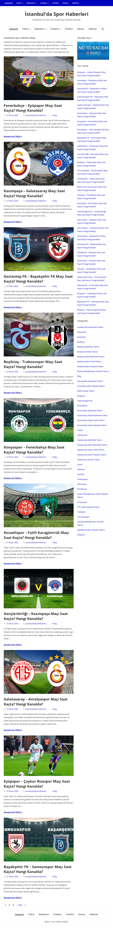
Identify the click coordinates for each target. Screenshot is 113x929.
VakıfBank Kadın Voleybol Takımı (91, 530)
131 (20, 905)
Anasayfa (9, 3)
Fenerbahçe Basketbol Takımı (90, 410)
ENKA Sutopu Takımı (86, 391)
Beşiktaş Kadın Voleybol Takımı (90, 366)
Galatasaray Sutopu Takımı (88, 459)
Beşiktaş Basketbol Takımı (88, 346)
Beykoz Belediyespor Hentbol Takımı (93, 371)
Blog (55, 115)
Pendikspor (82, 489)
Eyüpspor (81, 396)
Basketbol (31, 3)
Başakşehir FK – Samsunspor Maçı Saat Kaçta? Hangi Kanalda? (38, 869)
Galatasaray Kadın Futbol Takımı (90, 449)
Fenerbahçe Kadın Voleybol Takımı (92, 425)
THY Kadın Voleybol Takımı (88, 507)
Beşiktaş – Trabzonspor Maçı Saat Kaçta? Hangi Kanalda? (33, 364)
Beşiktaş (80, 342)
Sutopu (65, 3)
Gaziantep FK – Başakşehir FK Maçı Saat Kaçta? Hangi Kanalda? (38, 279)
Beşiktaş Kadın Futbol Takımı (89, 361)
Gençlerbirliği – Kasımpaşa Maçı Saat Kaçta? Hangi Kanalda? (36, 616)
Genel (79, 464)
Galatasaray (82, 435)
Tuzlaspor (81, 512)
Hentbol (55, 3)
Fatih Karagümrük (84, 400)
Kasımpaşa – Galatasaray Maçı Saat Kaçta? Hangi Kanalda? (34, 193)
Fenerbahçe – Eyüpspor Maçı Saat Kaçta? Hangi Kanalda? (33, 108)
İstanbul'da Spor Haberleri (56, 14)
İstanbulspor (82, 479)
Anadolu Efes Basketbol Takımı (90, 327)
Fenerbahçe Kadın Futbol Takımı (91, 420)
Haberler (75, 3)
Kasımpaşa (81, 484)
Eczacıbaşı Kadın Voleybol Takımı (91, 386)
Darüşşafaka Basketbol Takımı (90, 381)
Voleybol (43, 3)
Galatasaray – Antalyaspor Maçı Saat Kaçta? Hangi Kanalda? (36, 701)
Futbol (19, 3)
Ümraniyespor (83, 517)
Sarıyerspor (82, 502)
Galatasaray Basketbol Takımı (89, 440)
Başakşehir (82, 332)
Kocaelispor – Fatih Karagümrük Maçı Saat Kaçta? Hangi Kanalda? (36, 535)
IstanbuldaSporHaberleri (36, 115)
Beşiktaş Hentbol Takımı (87, 351)
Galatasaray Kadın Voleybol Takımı (91, 454)
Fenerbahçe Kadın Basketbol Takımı (92, 415)
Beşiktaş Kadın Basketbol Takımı (91, 356)
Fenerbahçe (82, 405)
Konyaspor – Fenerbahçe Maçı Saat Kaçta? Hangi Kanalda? (34, 449)
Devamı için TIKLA (12, 136)
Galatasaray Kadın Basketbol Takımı (92, 445)
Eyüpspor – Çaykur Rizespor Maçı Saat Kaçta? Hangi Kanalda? (37, 784)
